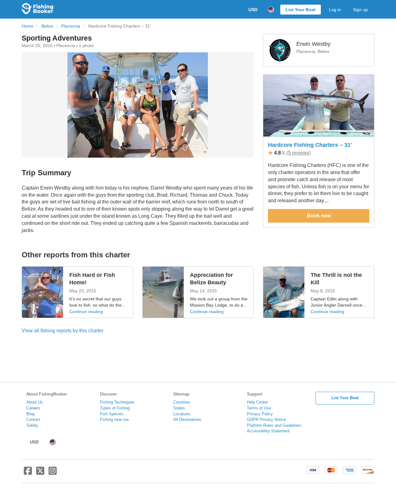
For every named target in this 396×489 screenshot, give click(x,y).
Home (27, 26)
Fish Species (111, 414)
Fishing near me (114, 419)
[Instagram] (52, 473)
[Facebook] (27, 473)
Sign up (360, 9)
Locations (182, 414)
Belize (47, 26)
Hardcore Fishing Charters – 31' (310, 145)
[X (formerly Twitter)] (40, 473)
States (179, 408)
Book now (319, 215)
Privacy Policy (260, 414)
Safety (32, 425)
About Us (34, 402)
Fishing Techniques (117, 402)
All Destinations (187, 419)
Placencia (70, 26)
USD (252, 9)
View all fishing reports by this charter (62, 330)
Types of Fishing (115, 408)
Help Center (257, 402)
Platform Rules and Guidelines (274, 425)
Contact (33, 419)
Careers (33, 408)
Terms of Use (259, 408)
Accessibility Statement (268, 431)
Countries (181, 402)
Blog (30, 414)
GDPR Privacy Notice (266, 419)
